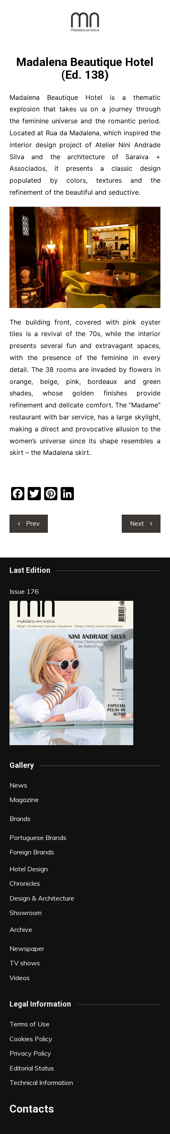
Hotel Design (28, 869)
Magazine (24, 799)
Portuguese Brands (37, 837)
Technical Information (41, 1082)
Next (137, 523)
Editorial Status (31, 1068)
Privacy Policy (30, 1053)
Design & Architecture (41, 898)
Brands (20, 818)
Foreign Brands (31, 852)
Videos (19, 978)
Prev (33, 523)
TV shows (24, 963)
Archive (20, 929)
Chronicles (24, 883)
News (18, 785)
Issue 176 (24, 591)
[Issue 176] (71, 673)
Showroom (25, 912)
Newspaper (26, 948)
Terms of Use (29, 1024)
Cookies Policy (30, 1039)
